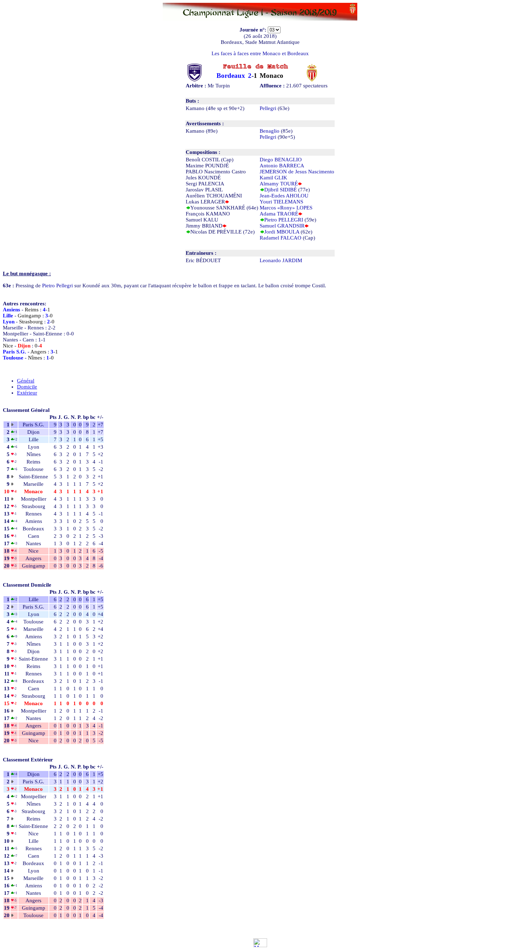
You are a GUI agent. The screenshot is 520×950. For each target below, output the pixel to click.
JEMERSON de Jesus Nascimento (297, 171)
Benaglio (269, 131)
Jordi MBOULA (281, 232)
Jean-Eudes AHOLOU (284, 195)
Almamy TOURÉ (279, 183)
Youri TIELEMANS (281, 202)
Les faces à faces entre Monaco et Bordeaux (260, 53)
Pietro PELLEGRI (283, 220)
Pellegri (268, 108)
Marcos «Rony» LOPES (286, 208)
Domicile (27, 387)
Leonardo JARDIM (281, 260)
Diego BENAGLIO (281, 159)
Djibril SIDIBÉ (280, 189)
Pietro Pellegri (57, 285)
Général (25, 381)
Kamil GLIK (273, 177)
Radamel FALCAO (280, 238)
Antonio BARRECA (282, 165)
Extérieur (27, 393)
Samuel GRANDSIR (282, 226)
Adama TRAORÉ (279, 214)
